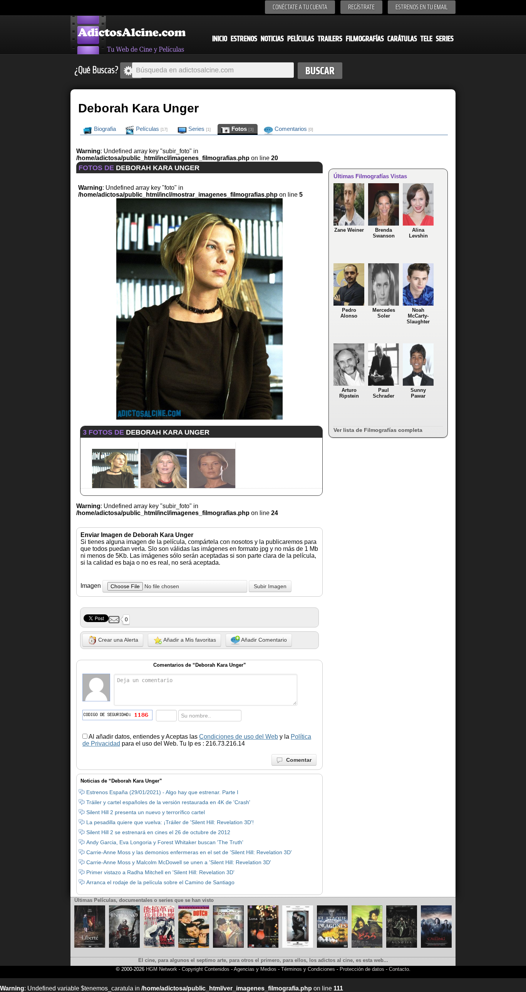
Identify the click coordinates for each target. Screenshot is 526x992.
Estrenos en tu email (421, 7)
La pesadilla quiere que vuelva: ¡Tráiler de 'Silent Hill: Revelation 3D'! (170, 822)
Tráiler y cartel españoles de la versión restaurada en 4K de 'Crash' (168, 802)
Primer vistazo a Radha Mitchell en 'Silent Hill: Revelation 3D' (160, 872)
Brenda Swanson (384, 233)
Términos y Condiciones (309, 969)
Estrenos (244, 38)
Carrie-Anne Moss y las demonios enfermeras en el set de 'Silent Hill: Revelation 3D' (189, 852)
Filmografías (365, 38)
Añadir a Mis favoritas (189, 640)
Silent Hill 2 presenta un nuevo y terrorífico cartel (145, 812)
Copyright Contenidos (205, 969)
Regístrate (361, 7)
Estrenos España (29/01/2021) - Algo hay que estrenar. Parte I (162, 792)
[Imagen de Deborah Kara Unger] (199, 417)
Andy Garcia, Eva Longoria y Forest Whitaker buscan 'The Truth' (164, 842)
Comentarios (293, 128)
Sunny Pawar (418, 393)
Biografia (104, 128)
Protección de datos (362, 969)
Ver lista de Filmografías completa (377, 430)
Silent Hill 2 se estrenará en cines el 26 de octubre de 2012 (158, 832)
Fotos (242, 128)
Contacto (399, 969)
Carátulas (402, 38)
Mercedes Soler (383, 313)
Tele (426, 38)
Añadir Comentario (263, 640)
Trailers (330, 38)
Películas (300, 38)
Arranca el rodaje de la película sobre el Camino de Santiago (160, 882)
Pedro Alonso (348, 313)
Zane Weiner (349, 230)
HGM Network (161, 969)
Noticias (272, 38)
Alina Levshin (418, 233)
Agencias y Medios (255, 969)
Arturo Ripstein (349, 393)
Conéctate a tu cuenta (300, 7)
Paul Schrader (383, 393)
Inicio (219, 38)
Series (445, 38)
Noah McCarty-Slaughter (418, 316)
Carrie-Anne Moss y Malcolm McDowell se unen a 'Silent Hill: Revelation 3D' (178, 862)
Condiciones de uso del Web (238, 736)
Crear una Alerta (117, 640)
